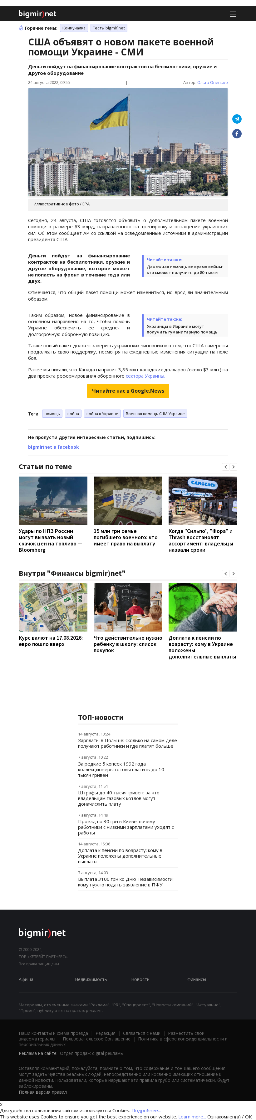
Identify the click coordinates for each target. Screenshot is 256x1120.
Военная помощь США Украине (155, 413)
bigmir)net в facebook (53, 447)
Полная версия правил (43, 1092)
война (73, 413)
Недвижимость (91, 979)
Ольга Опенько (212, 82)
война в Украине (102, 413)
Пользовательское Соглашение (96, 1039)
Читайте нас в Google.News (128, 390)
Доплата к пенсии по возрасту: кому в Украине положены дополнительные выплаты (202, 647)
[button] (225, 467)
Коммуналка (74, 28)
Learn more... (192, 1116)
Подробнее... (146, 1110)
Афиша (26, 979)
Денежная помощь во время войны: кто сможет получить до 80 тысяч (185, 269)
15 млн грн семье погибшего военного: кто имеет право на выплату (126, 537)
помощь (52, 413)
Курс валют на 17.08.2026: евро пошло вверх (51, 641)
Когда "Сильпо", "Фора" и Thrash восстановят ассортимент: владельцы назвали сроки (201, 540)
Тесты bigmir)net (109, 28)
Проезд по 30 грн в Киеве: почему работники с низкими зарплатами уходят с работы (126, 827)
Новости (140, 979)
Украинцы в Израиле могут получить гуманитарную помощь (182, 329)
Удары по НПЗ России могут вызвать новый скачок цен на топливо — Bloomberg (50, 540)
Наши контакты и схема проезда (53, 1033)
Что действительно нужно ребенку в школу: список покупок (128, 644)
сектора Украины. (145, 376)
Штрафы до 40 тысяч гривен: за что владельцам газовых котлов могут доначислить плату (119, 798)
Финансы (196, 979)
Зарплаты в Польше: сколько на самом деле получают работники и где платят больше (127, 743)
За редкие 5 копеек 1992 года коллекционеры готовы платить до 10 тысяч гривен (121, 769)
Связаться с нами (141, 1033)
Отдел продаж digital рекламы (92, 1053)
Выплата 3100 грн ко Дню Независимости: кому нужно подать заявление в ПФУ (126, 882)
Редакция (106, 1033)
